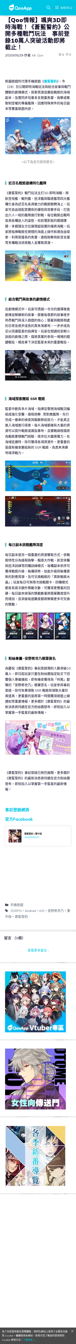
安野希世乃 (56, 911)
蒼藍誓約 (50, 81)
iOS (41, 911)
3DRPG (15, 911)
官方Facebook (19, 819)
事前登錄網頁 (17, 809)
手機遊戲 (16, 905)
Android (30, 911)
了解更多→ (29, 1339)
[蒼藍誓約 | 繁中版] (38, 836)
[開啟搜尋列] (48, 7)
